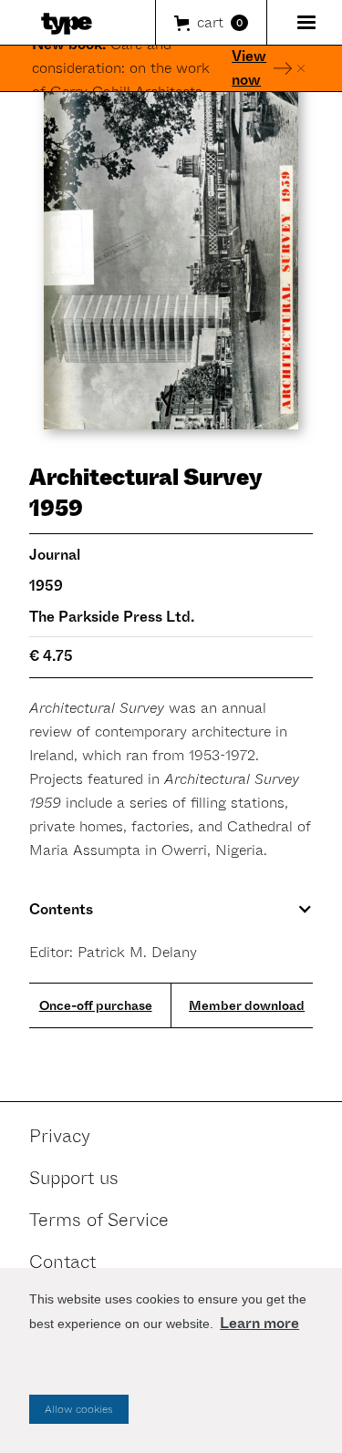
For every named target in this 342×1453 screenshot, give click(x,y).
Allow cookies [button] (79, 1409)
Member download (247, 1005)
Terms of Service (99, 1220)
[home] (62, 23)
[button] (211, 23)
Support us (74, 1178)
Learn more (259, 1323)
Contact (62, 1262)
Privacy (59, 1136)
